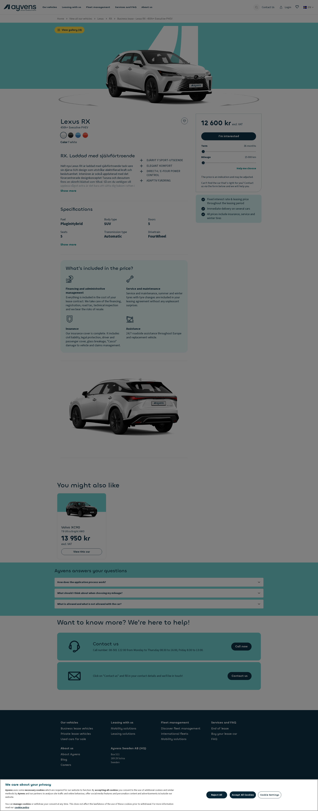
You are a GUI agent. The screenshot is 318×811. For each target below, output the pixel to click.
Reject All (216, 794)
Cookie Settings (269, 794)
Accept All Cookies (243, 794)
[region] (159, 795)
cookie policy (22, 807)
